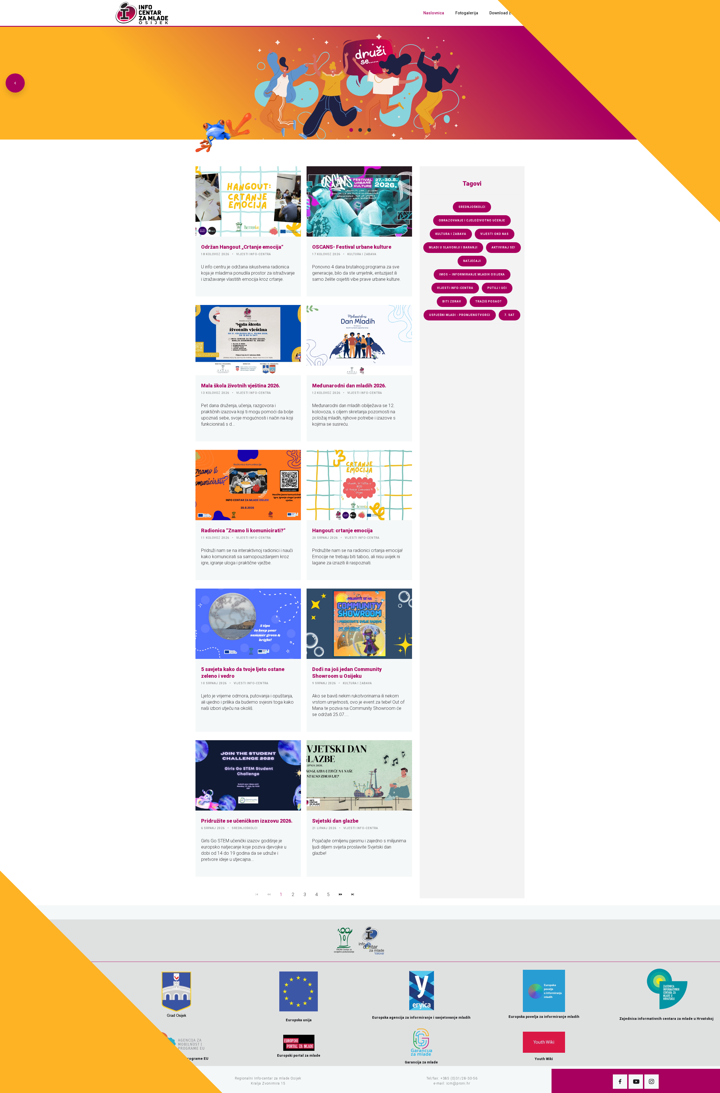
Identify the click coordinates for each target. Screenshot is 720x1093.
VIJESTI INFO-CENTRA (253, 254)
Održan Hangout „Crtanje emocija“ (242, 247)
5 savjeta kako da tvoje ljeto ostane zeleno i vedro (242, 672)
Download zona (503, 13)
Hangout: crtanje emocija (342, 530)
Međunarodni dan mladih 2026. (349, 386)
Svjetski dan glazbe (335, 821)
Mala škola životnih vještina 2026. (240, 386)
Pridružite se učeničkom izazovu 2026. (246, 821)
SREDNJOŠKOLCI (245, 828)
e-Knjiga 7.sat (542, 13)
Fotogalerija (466, 13)
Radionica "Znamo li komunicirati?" (243, 530)
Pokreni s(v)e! (579, 13)
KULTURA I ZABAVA (361, 254)
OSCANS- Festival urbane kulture (351, 247)
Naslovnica (433, 13)
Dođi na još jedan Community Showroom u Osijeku (347, 672)
